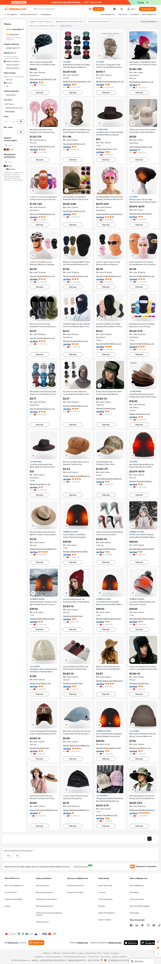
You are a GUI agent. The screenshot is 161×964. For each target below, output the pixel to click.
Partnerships (134, 913)
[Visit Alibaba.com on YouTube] (153, 925)
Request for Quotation (75, 892)
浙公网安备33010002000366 (119, 960)
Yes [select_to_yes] (8, 856)
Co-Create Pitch (11, 892)
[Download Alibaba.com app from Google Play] (148, 942)
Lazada (80, 953)
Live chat (102, 892)
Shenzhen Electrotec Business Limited (140, 214)
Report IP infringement (107, 913)
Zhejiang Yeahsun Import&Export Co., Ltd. (76, 476)
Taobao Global (90, 953)
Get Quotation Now (81, 866)
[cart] (122, 9)
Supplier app (83, 943)
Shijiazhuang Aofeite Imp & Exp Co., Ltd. (142, 810)
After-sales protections (44, 906)
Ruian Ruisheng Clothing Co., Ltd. (141, 82)
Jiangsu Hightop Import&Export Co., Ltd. (76, 810)
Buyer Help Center (105, 885)
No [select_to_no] (17, 856)
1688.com (56, 953)
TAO (98, 953)
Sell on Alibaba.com (137, 885)
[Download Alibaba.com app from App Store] (131, 942)
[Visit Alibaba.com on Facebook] (131, 925)
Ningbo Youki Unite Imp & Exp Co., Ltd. (77, 81)
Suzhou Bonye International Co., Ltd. (43, 79)
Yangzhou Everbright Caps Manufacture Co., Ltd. (105, 408)
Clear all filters (66, 26)
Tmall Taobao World (69, 953)
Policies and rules (42, 922)
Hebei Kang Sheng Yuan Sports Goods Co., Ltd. (110, 214)
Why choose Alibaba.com (14, 885)
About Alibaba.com (12, 878)
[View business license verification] (102, 960)
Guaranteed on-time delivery (46, 899)
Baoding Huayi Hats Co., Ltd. (106, 149)
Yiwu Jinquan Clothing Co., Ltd (74, 144)
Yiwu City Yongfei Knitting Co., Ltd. (42, 146)
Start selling (134, 892)
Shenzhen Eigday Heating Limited (75, 551)
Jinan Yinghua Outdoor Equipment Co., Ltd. (108, 479)
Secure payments (42, 885)
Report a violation (105, 920)
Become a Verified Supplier (140, 906)
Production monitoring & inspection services (49, 914)
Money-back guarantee (44, 892)
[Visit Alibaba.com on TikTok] (159, 925)
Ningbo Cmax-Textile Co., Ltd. (40, 683)
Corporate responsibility (13, 899)
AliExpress (47, 953)
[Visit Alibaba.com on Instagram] (148, 925)
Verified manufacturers (75, 885)
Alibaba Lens (13, 943)
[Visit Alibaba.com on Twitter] (142, 925)
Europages (115, 953)
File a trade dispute (105, 899)
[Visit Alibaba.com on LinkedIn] (136, 925)
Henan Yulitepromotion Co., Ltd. (140, 147)
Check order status (137, 899)
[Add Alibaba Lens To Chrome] (36, 942)
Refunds (102, 906)
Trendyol (105, 953)
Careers (8, 906)
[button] (90, 9)
